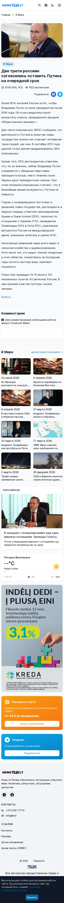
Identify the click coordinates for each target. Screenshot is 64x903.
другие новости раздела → (47, 352)
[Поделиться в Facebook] (53, 94)
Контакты (6, 830)
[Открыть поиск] (39, 5)
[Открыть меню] (59, 5)
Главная (6, 14)
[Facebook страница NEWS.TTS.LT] (12, 795)
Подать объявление (32, 723)
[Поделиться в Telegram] (60, 94)
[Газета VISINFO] (46, 5)
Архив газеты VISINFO (13, 848)
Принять (32, 897)
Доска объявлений (12, 842)
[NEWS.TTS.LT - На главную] (12, 5)
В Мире (20, 14)
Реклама (6, 836)
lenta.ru (6, 296)
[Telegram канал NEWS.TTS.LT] (4, 795)
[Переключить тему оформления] (52, 5)
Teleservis (38, 860)
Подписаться (32, 753)
